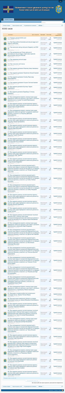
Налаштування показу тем (32, 380)
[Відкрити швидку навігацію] (62, 25)
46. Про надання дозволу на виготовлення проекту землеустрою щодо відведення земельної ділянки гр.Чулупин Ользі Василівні (22, 360)
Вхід (60, 1)
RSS (62, 390)
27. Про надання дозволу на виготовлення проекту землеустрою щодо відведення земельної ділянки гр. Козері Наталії (23, 209)
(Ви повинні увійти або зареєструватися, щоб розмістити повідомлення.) (47, 382)
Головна (56, 390)
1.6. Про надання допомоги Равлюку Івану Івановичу (23, 68)
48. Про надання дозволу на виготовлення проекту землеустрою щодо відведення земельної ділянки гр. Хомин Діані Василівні (23, 373)
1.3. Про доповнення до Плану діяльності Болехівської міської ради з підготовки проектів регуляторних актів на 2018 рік (21, 54)
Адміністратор (11, 39)
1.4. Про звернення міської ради (17, 59)
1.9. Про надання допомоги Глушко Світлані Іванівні (23, 82)
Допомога (51, 390)
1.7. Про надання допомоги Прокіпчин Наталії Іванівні (23, 73)
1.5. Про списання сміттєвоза (16, 64)
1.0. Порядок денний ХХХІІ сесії (17, 38)
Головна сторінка (9, 19)
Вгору (60, 390)
